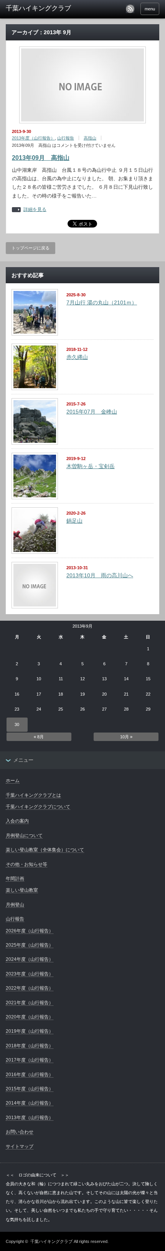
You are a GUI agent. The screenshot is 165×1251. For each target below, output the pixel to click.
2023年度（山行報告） (29, 974)
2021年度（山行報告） (29, 1002)
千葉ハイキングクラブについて (38, 806)
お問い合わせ (19, 1132)
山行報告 (65, 138)
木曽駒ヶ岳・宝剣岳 (90, 466)
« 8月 (39, 736)
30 (17, 724)
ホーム (13, 780)
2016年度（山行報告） (29, 1074)
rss (130, 9)
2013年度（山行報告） (33, 138)
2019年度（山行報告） (29, 1031)
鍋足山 (74, 521)
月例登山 (15, 904)
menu (150, 9)
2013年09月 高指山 (40, 158)
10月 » (126, 736)
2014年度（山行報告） (29, 1103)
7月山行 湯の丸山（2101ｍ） (101, 302)
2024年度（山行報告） (29, 959)
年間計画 (15, 878)
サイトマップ (19, 1146)
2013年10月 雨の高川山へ (99, 575)
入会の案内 (17, 821)
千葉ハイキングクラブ (51, 1241)
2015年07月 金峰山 (91, 412)
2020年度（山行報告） (29, 1017)
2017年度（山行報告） (29, 1060)
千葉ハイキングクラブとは (33, 795)
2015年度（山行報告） (29, 1089)
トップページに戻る (31, 248)
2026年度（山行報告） (29, 931)
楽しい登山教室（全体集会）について (45, 849)
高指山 (90, 138)
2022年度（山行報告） (29, 988)
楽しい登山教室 (22, 890)
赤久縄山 (77, 357)
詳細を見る (34, 209)
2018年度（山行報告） (29, 1045)
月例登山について (24, 835)
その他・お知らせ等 (26, 864)
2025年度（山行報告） (29, 945)
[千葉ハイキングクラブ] (39, 8)
